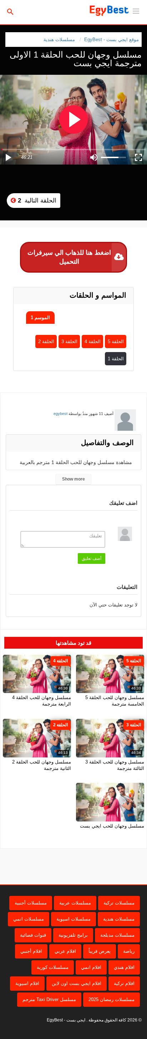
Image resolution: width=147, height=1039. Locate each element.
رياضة (129, 951)
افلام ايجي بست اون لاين (76, 983)
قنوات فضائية (33, 935)
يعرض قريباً (99, 951)
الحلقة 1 (116, 358)
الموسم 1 (40, 317)
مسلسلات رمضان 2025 (111, 999)
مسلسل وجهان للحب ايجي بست (112, 826)
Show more (73, 479)
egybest (60, 413)
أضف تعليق (91, 558)
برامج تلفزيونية (73, 935)
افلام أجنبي (31, 951)
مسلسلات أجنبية (31, 903)
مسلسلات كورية (53, 967)
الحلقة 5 (116, 341)
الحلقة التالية (36, 200)
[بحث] (10, 11)
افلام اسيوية (27, 983)
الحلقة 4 (93, 341)
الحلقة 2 (46, 341)
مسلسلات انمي (28, 919)
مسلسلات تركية (119, 903)
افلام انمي (91, 967)
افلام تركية (124, 983)
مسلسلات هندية (59, 39)
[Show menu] (136, 10)
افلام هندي (124, 967)
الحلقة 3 (69, 341)
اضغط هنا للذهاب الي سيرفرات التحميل (69, 257)
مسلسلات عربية (75, 903)
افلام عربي (65, 951)
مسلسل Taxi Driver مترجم (49, 999)
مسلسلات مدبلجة (117, 935)
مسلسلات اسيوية (73, 919)
